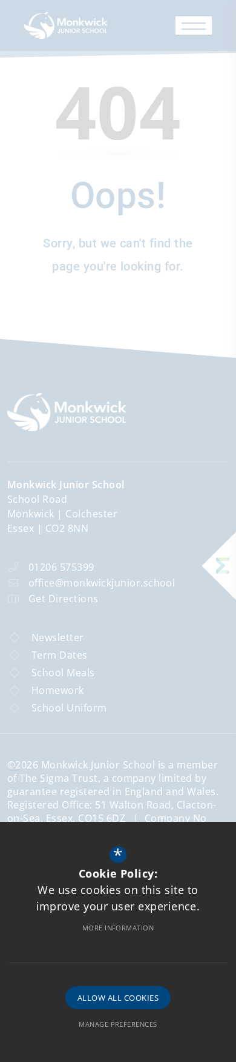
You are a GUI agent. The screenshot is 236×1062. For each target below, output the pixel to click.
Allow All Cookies (118, 997)
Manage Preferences (118, 1024)
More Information (118, 927)
